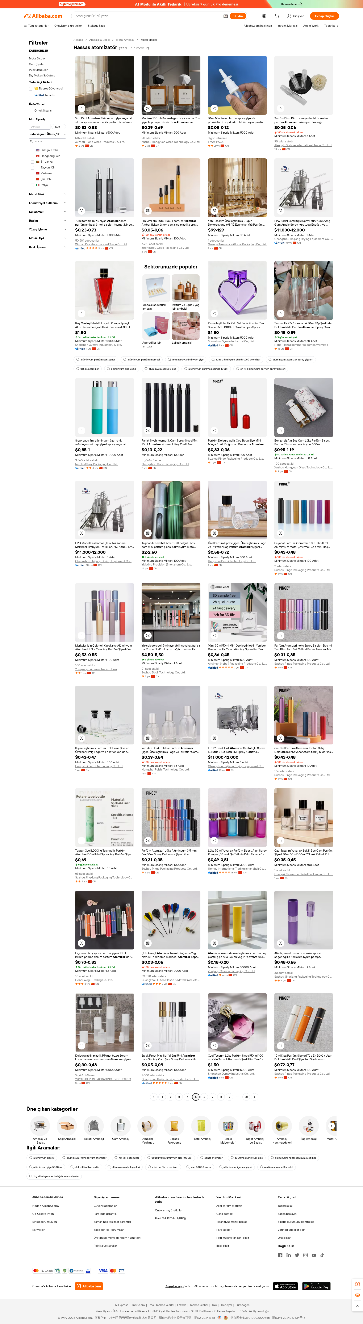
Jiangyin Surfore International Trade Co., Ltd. (303, 145)
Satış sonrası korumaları (109, 1229)
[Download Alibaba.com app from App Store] (285, 1286)
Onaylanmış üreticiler (169, 1210)
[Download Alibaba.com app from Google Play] (316, 1286)
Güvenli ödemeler (105, 1205)
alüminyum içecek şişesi (238, 1167)
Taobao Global (199, 1305)
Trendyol (226, 1305)
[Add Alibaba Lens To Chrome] (89, 1286)
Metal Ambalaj (125, 39)
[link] (357, 1284)
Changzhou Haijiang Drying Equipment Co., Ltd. (303, 239)
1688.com (138, 1305)
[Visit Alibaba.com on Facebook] (280, 1255)
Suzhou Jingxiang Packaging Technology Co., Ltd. (104, 877)
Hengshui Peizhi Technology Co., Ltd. (232, 561)
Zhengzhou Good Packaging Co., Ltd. (165, 247)
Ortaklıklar (284, 1237)
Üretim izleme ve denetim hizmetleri (117, 1237)
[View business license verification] (219, 1318)
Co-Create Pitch (43, 1213)
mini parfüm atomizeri (165, 1167)
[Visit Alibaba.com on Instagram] (305, 1255)
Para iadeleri (224, 1229)
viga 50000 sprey (201, 1167)
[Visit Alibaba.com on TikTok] (322, 1255)
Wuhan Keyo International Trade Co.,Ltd (101, 244)
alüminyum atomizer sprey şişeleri (293, 359)
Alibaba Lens (54, 1286)
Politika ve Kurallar (105, 1245)
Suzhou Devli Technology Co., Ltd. (163, 672)
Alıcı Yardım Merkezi (229, 1205)
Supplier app (175, 1286)
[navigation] (47, 568)
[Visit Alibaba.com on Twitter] (297, 1255)
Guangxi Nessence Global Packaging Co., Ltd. (237, 244)
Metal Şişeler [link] (149, 39)
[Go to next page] (254, 1097)
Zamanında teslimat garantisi (112, 1221)
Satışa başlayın (287, 1213)
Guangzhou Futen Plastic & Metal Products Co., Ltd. (171, 980)
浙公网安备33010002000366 (250, 1317)
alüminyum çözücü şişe (162, 368)
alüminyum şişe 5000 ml (47, 1167)
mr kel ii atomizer (129, 1157)
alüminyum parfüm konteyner (97, 359)
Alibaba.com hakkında (47, 1197)
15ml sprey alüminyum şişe (188, 359)
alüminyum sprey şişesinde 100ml (208, 368)
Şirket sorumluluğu (44, 1221)
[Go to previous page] (154, 1097)
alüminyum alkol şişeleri (126, 1167)
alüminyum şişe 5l (43, 1157)
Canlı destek (224, 1213)
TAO (214, 1305)
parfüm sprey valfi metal (278, 1167)
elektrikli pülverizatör (87, 1167)
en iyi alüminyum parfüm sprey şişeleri (262, 368)
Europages (242, 1305)
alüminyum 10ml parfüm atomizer (87, 1157)
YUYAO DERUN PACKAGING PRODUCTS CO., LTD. (104, 1079)
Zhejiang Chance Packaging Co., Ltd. (231, 971)
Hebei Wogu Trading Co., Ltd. (94, 980)
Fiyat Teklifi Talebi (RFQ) (170, 1218)
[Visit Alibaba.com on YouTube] (313, 1255)
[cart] (278, 16)
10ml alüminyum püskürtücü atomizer (238, 359)
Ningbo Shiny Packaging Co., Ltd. (96, 464)
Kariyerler (38, 1229)
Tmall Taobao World (161, 1305)
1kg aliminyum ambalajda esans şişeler (56, 1176)
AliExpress (121, 1305)
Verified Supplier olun (291, 1229)
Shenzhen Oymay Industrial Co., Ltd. (98, 344)
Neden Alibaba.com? (45, 1205)
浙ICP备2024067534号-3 (288, 1317)
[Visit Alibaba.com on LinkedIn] (288, 1255)
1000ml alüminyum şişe (249, 1157)
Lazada (181, 1305)
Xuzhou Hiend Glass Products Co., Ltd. (100, 141)
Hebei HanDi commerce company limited (301, 344)
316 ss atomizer (89, 368)
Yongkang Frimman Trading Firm (96, 669)
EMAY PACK (216, 141)
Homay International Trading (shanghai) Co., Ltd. (237, 868)
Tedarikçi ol (285, 1205)
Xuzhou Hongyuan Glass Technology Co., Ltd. (171, 141)
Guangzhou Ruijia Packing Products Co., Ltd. (170, 1079)
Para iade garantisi (105, 1213)
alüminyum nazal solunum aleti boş (295, 1157)
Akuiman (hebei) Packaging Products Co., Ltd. (237, 663)
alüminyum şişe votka (124, 368)
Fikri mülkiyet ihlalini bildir (232, 1237)
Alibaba (78, 39)
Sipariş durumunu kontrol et (296, 1221)
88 (246, 1096)
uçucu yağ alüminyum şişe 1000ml (171, 1157)
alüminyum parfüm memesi (144, 359)
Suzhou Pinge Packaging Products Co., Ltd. (236, 458)
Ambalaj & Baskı (99, 39)
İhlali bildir (222, 1245)
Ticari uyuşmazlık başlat (231, 1221)
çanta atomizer (213, 1157)
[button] (225, 15)
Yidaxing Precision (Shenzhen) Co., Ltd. (167, 564)
